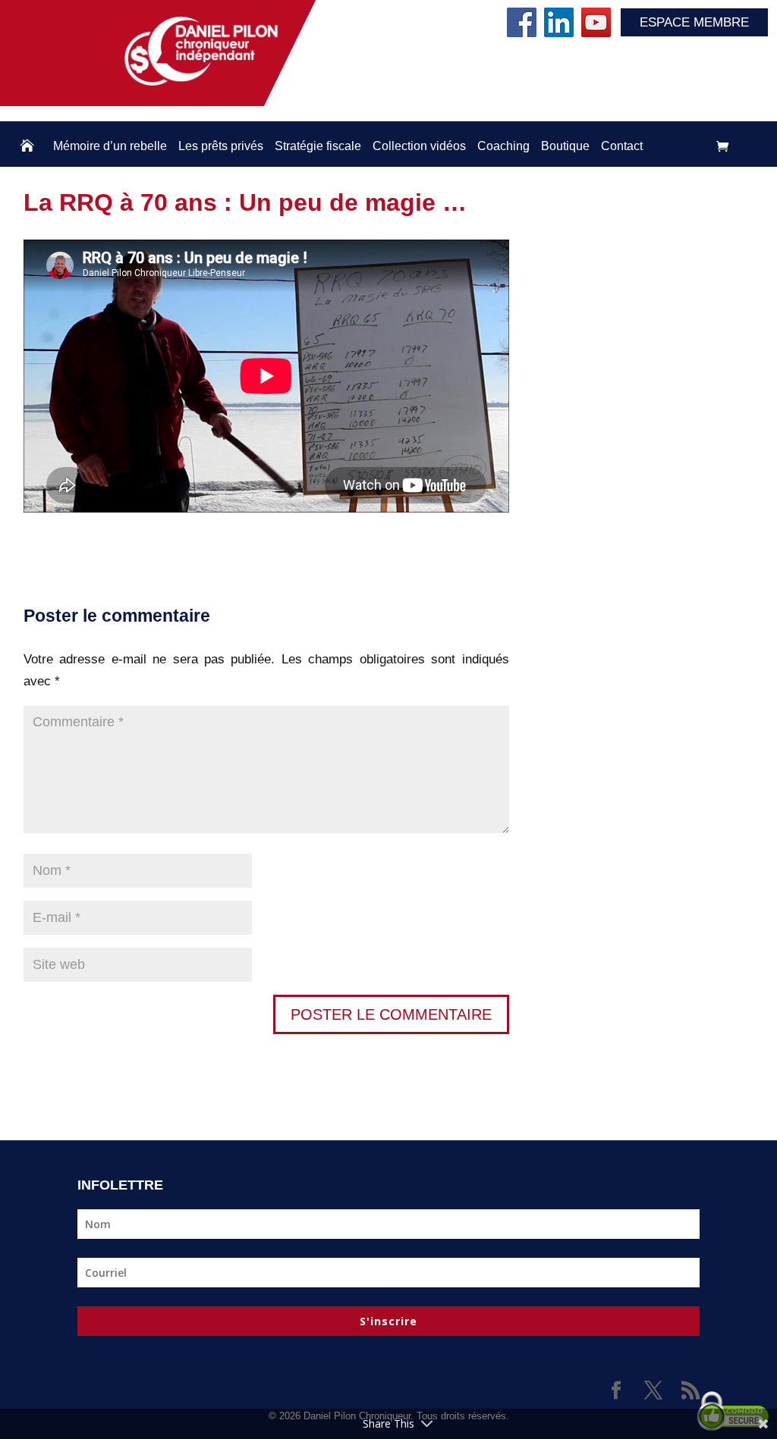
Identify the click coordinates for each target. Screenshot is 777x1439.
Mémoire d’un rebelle (110, 146)
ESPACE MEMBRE (694, 22)
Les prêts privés (220, 146)
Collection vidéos (419, 146)
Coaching (503, 146)
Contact (622, 146)
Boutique (565, 146)
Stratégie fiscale (318, 146)
